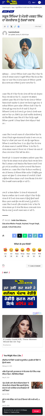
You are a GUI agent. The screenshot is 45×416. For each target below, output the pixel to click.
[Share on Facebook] (7, 26)
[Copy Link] (15, 26)
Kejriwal (25, 224)
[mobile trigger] (4, 2)
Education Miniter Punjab (11, 224)
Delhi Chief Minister (18, 220)
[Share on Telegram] (30, 236)
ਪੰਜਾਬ (11, 11)
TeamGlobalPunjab (13, 32)
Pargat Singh (34, 224)
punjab (4, 227)
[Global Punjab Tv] (12, 2)
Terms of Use (15, 412)
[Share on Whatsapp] (24, 236)
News (5, 11)
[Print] (18, 26)
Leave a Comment (35, 266)
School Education (14, 227)
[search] (29, 2)
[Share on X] (11, 26)
